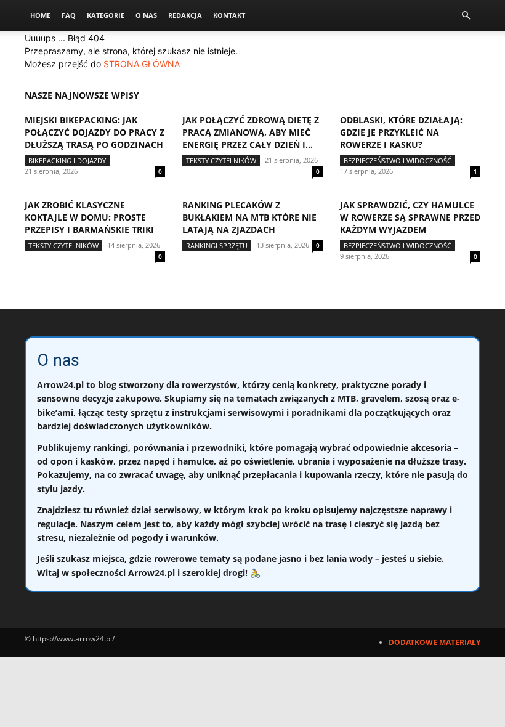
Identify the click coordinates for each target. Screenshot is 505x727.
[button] (465, 16)
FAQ (69, 15)
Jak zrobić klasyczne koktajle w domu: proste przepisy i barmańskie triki (89, 217)
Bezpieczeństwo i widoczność (397, 160)
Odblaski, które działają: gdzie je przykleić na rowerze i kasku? (401, 132)
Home (40, 15)
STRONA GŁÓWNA (141, 64)
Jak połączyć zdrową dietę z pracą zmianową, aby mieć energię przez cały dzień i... (250, 132)
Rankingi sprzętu (217, 245)
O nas (146, 15)
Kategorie (105, 15)
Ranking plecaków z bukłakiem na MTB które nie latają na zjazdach (249, 217)
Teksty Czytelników (221, 160)
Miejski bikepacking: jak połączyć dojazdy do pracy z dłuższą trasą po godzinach (94, 132)
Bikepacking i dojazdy (67, 160)
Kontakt (229, 15)
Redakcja (185, 15)
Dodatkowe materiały (434, 642)
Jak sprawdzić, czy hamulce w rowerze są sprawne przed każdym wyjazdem (410, 217)
